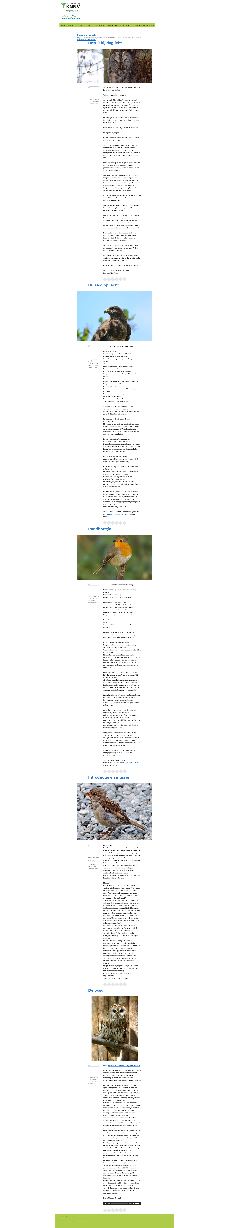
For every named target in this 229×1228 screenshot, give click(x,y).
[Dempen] (133, 1203)
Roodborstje (99, 529)
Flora (80, 25)
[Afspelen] (105, 1203)
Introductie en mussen (109, 777)
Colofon (110, 25)
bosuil (95, 1085)
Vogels (96, 105)
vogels (95, 367)
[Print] (124, 278)
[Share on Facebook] (105, 278)
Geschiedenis (100, 25)
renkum (90, 367)
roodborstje (93, 604)
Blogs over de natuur (122, 25)
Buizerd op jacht (103, 285)
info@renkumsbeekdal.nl (116, 514)
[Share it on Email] (120, 278)
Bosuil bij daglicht (105, 43)
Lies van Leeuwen (93, 99)
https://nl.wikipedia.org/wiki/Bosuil (124, 1065)
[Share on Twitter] (109, 278)
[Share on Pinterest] (113, 278)
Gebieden (71, 25)
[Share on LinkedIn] (116, 278)
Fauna (89, 25)
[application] (122, 1203)
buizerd (96, 365)
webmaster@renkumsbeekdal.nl (86, 39)
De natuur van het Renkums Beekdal (71, 1222)
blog (89, 866)
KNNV (63, 25)
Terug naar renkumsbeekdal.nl (144, 25)
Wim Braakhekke (93, 1077)
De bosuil (97, 990)
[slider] (137, 1203)
